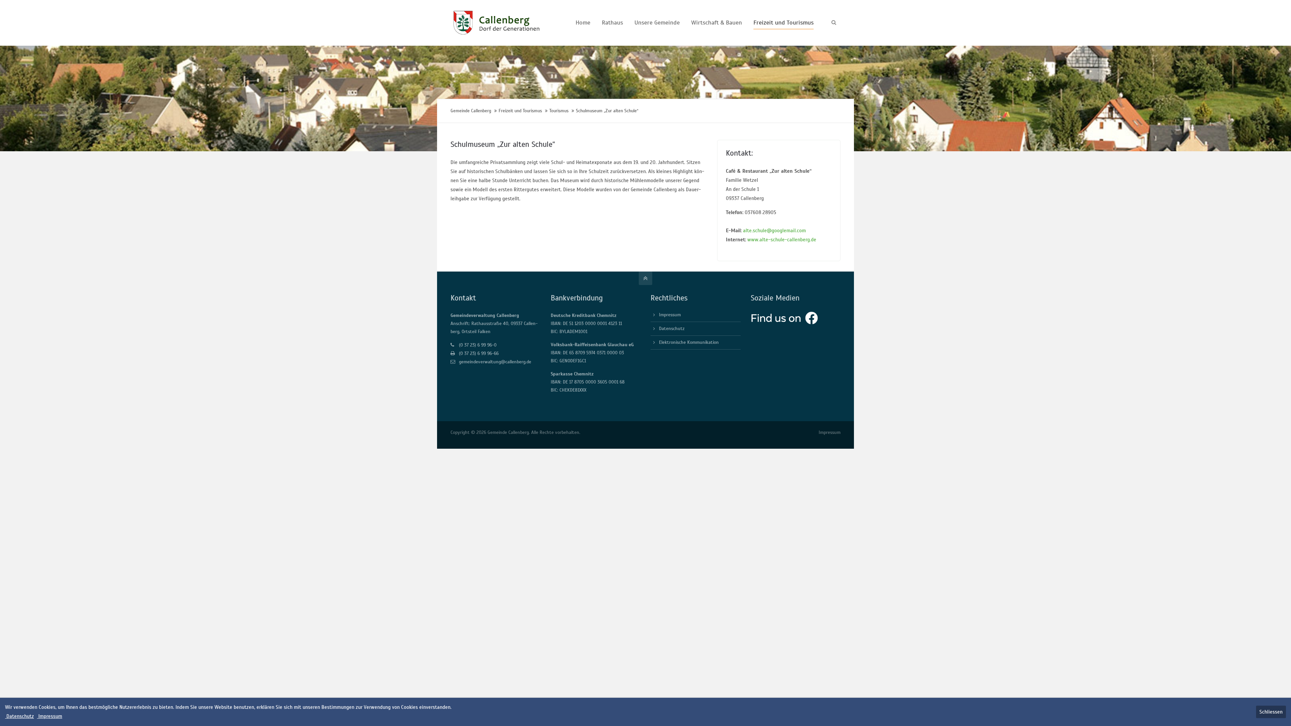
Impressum (670, 315)
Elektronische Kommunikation (689, 342)
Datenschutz (671, 328)
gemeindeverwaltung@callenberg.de (495, 362)
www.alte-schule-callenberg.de (781, 240)
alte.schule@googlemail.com (774, 231)
